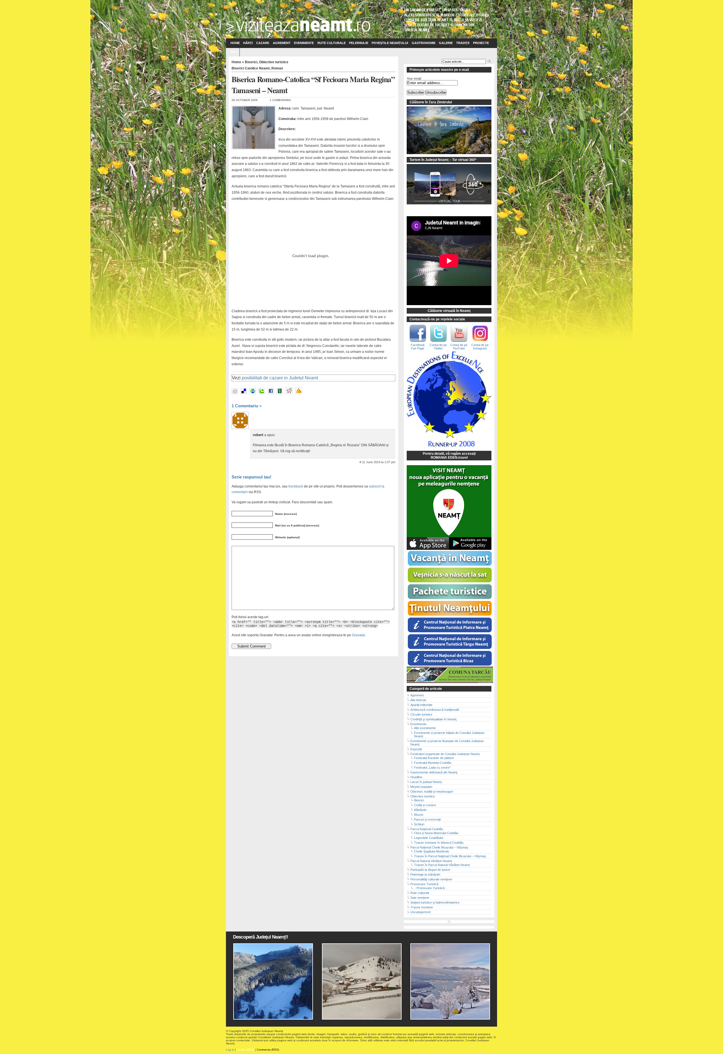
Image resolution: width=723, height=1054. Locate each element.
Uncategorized (420, 912)
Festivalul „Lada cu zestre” (432, 767)
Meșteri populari (421, 786)
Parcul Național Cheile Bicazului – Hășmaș (439, 847)
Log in (230, 1049)
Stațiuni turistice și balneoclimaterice (435, 902)
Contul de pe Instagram (480, 346)
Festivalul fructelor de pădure (434, 758)
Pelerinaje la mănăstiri (425, 874)
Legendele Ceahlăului (428, 837)
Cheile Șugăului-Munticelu (431, 851)
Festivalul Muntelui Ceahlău (432, 762)
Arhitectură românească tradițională (434, 709)
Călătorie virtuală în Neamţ (449, 311)
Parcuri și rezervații (427, 819)
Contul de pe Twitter (438, 346)
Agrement (282, 43)
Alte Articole (418, 700)
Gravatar (358, 635)
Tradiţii (462, 43)
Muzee (418, 814)
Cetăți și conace (425, 805)
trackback (295, 486)
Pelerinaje (358, 43)
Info (234, 52)
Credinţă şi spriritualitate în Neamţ (433, 719)
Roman (277, 68)
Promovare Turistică (424, 884)
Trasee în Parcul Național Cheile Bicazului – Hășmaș (450, 856)
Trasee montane (421, 907)
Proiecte (481, 43)
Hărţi (248, 43)
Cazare (262, 43)
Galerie (446, 43)
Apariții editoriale (421, 705)
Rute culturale (331, 43)
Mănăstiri (420, 810)
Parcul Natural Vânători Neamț (431, 861)
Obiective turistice (273, 62)
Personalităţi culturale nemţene (431, 879)
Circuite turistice (421, 714)
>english (478, 35)
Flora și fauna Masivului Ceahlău (436, 833)
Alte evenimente (425, 728)
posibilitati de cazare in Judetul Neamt (280, 377)
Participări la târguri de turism (430, 869)
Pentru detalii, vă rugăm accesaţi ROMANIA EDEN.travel (449, 456)
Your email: (414, 78)
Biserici (251, 62)
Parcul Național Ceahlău (426, 829)
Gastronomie (423, 43)
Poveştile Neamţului (390, 43)
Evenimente (304, 43)
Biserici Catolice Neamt (251, 68)
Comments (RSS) (268, 1049)
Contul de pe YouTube (458, 346)
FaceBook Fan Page (418, 346)
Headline (416, 777)
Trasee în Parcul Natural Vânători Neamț (442, 865)
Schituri (419, 824)
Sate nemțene (419, 897)
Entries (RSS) (245, 1049)
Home (235, 43)
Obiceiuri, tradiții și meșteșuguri (431, 791)
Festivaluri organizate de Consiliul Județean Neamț (445, 754)
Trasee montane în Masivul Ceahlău (438, 842)
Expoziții (416, 749)
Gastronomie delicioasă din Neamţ (433, 772)
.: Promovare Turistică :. (430, 888)
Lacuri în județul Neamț (426, 782)
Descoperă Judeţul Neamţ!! (260, 937)
